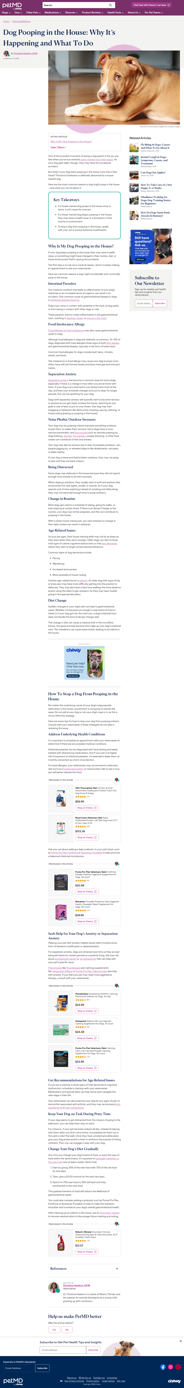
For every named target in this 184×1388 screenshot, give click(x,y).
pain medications (74, 1107)
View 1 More (58, 147)
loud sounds (81, 432)
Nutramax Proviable (91, 852)
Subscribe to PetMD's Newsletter (19, 1362)
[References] (84, 1268)
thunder (67, 435)
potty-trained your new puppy (97, 159)
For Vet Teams (152, 12)
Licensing (112, 1377)
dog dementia (109, 543)
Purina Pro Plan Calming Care (91, 971)
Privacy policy (92, 1381)
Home (6, 21)
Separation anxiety (58, 380)
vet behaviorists (88, 958)
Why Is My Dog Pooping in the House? (71, 141)
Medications (52, 12)
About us (71, 1377)
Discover (70, 12)
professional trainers (65, 958)
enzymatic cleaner (109, 1212)
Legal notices (108, 1381)
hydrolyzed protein (73, 768)
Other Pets (32, 12)
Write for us (85, 1377)
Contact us (99, 1377)
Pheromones (55, 967)
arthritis (83, 580)
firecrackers (79, 435)
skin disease (113, 343)
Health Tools (114, 12)
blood (80, 318)
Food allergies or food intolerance (66, 330)
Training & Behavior (21, 21)
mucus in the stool (96, 318)
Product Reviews (91, 12)
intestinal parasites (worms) (64, 300)
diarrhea (71, 318)
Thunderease (73, 967)
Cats (17, 12)
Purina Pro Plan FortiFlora (64, 852)
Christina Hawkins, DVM (25, 53)
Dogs (5, 12)
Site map (121, 1381)
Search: (48, 5)
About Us (133, 12)
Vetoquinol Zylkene (62, 971)
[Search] (110, 5)
